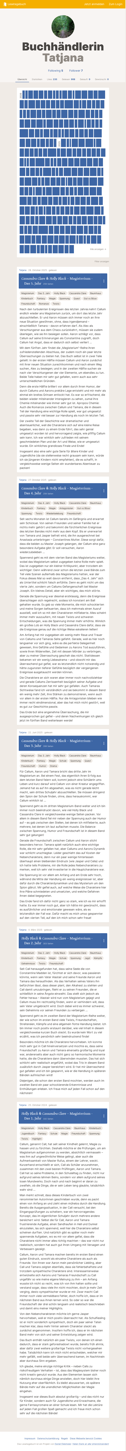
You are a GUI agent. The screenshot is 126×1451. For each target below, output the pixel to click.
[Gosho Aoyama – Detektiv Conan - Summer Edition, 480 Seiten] (99, 191)
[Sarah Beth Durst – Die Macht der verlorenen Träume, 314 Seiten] (74, 220)
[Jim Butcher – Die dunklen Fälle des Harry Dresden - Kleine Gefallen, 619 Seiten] (64, 114)
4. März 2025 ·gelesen (40, 929)
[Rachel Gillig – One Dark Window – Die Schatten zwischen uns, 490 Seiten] (55, 249)
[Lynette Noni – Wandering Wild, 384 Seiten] (73, 201)
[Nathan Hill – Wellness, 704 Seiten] (56, 191)
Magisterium (27, 293)
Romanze (44, 303)
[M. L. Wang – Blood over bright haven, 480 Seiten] (71, 133)
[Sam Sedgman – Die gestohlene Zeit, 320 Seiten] (100, 114)
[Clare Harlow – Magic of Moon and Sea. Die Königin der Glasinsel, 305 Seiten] (92, 123)
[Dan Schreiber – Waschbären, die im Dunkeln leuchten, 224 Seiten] (85, 239)
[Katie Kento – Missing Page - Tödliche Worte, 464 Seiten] (33, 123)
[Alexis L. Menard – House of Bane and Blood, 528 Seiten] (89, 162)
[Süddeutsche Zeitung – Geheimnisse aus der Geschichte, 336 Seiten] (27, 172)
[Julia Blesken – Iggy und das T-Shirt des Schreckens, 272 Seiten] (57, 94)
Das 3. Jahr (44, 755)
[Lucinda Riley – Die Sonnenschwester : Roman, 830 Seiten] (52, 152)
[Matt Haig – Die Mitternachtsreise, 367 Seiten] (102, 104)
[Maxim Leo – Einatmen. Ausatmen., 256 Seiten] (59, 133)
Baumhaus (95, 293)
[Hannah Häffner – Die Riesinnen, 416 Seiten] (67, 133)
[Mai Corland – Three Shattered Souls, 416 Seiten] (22, 123)
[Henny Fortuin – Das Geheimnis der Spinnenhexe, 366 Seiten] (74, 152)
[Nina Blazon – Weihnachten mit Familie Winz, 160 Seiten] (94, 143)
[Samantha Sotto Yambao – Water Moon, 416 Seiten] (22, 181)
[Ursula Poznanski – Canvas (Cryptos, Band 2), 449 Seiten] (30, 94)
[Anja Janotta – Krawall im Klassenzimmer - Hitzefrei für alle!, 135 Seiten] (66, 181)
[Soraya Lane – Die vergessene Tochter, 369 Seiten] (62, 104)
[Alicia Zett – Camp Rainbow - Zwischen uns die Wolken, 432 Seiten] (103, 152)
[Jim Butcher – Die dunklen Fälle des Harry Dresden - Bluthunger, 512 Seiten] (83, 201)
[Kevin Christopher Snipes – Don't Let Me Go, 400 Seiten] (59, 162)
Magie (52, 298)
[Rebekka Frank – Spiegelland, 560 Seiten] (46, 133)
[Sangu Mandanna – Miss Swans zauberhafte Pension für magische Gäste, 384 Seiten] (32, 152)
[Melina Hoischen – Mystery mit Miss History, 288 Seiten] (25, 230)
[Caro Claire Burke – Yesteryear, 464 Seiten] (42, 143)
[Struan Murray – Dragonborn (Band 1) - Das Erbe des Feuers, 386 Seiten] (89, 123)
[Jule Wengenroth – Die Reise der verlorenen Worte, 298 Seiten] (58, 152)
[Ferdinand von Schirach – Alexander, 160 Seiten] (85, 123)
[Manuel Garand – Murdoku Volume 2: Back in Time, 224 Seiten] (23, 94)
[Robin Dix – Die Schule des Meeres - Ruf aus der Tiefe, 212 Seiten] (26, 94)
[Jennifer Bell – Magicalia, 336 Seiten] (97, 123)
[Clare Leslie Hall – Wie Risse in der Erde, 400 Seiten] (22, 249)
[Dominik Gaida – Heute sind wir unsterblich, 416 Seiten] (94, 152)
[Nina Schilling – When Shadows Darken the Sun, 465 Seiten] (71, 123)
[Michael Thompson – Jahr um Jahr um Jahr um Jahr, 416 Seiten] (29, 201)
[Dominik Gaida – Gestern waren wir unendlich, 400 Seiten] (28, 220)
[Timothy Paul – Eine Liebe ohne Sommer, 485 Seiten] (63, 143)
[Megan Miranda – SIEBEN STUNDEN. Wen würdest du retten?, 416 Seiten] (56, 239)
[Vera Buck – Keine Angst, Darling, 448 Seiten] (39, 114)
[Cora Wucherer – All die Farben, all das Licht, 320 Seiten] (26, 104)
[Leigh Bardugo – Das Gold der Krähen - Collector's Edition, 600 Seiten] (75, 143)
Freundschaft (28, 303)
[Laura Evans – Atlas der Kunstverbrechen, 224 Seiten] (68, 143)
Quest (77, 298)
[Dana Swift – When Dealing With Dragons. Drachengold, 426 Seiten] (38, 104)
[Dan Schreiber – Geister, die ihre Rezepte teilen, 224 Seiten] (46, 249)
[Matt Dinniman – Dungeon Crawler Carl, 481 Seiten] (64, 94)
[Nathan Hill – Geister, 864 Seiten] (39, 162)
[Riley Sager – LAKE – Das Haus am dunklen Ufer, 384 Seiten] (50, 249)
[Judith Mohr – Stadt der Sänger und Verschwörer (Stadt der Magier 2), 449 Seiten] (66, 123)
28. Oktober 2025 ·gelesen (42, 270)
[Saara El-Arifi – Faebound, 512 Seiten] (83, 210)
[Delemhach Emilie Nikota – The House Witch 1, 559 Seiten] (81, 123)
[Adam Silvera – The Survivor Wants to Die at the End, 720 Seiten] (90, 210)
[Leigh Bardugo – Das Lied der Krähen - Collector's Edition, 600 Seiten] (82, 143)
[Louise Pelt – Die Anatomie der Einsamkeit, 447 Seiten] (22, 239)
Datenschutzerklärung (48, 1438)
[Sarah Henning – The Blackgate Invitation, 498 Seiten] (69, 152)
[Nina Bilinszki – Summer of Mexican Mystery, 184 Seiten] (80, 104)
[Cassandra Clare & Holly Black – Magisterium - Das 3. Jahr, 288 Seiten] (60, 201)
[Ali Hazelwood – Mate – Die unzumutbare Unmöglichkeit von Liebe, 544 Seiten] (22, 172)
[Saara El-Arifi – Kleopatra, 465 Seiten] (28, 143)
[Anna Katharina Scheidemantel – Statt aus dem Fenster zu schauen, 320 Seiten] (43, 114)
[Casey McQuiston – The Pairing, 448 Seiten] (22, 210)
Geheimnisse (28, 963)
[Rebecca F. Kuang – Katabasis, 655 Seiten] (28, 181)
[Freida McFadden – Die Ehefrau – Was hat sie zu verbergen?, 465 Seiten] (56, 123)
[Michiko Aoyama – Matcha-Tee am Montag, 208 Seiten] (28, 162)
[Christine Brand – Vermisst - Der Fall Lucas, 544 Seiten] (48, 114)
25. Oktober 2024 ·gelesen (42, 1105)
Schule (62, 760)
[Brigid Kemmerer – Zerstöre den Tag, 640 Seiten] (81, 114)
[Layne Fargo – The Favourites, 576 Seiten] (50, 239)
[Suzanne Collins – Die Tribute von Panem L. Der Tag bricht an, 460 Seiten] (62, 230)
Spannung (64, 298)
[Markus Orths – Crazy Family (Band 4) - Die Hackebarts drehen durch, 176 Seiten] (34, 191)
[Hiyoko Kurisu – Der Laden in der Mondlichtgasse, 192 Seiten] (102, 172)
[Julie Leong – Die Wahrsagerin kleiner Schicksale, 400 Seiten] (79, 220)
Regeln (64, 1438)
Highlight (36, 1138)
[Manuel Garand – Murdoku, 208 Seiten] (60, 94)
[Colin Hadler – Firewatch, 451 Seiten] (37, 133)
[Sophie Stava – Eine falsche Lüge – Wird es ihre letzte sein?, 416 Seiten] (67, 210)
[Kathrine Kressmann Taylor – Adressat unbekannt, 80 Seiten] (70, 143)
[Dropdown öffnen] (103, 281)
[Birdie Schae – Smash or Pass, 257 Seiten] (21, 114)
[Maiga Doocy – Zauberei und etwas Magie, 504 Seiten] (76, 162)
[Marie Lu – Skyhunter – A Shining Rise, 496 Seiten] (65, 220)
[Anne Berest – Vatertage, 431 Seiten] (53, 104)
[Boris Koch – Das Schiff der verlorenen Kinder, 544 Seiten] (64, 162)
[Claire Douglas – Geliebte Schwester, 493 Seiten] (70, 114)
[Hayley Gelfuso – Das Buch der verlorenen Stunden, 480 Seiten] (55, 201)
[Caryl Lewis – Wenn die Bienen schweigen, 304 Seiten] (28, 114)
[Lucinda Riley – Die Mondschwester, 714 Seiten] (94, 201)
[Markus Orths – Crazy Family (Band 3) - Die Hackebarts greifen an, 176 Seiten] (77, 239)
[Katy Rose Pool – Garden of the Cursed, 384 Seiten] (99, 239)
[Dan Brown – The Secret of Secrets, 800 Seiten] (47, 172)
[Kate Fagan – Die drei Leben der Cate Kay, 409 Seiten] (101, 162)
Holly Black (58, 278)
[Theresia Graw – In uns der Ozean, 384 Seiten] (63, 181)
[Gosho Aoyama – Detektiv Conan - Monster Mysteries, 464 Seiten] (32, 172)
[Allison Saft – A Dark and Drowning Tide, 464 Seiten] (51, 230)
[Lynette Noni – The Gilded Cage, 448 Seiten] (71, 249)
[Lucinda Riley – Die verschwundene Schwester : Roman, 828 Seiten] (69, 104)
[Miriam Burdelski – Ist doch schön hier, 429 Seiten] (50, 94)
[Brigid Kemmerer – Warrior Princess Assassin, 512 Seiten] (34, 181)
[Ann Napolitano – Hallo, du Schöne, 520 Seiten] (71, 162)
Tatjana (22, 270)
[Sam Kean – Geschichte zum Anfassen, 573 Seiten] (78, 94)
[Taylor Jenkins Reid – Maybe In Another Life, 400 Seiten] (100, 220)
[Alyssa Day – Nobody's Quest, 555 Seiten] (84, 94)
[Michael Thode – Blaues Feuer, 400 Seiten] (70, 94)
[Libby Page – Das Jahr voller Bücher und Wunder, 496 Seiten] (53, 181)
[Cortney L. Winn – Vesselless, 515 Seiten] (22, 143)
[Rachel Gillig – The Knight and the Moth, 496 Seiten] (80, 172)
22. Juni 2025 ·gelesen (40, 732)
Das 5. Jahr (44, 293)
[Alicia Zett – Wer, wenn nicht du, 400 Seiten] (81, 239)
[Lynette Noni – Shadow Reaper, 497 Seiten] (76, 104)
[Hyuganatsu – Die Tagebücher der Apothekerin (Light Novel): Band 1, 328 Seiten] (30, 191)
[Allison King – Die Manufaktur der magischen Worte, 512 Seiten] (63, 152)
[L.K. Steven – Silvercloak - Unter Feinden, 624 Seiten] (38, 191)
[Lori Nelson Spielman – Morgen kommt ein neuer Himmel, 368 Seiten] (26, 191)
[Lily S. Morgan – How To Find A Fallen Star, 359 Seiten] (98, 152)
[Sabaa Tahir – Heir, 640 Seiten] (80, 230)
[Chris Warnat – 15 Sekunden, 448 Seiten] (34, 201)
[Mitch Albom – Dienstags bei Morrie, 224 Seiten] (63, 133)
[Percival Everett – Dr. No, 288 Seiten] (42, 181)
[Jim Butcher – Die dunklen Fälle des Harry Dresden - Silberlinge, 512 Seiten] (35, 230)
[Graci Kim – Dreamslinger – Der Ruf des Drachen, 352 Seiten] (37, 172)
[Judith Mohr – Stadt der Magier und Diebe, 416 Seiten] (33, 210)
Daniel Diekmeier (63, 1444)
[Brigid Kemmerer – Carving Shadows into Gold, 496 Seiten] (44, 239)
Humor (42, 766)
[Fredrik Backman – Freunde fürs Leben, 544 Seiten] (33, 114)
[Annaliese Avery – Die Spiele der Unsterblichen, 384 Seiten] (71, 220)
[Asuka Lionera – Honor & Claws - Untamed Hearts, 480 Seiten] (47, 181)
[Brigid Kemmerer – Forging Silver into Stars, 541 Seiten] (93, 239)
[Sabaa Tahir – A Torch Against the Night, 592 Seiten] (44, 201)
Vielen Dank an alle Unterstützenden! (90, 1444)
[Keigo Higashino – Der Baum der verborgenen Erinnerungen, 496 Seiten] (84, 220)
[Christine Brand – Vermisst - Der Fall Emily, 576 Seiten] (49, 220)
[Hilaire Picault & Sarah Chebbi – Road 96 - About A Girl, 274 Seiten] (75, 191)
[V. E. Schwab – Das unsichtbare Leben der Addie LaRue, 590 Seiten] (42, 220)
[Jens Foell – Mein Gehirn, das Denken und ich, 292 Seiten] (24, 114)
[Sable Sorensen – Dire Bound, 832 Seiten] (24, 133)
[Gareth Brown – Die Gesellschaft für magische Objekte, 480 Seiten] (95, 162)
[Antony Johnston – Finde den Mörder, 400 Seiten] (55, 133)
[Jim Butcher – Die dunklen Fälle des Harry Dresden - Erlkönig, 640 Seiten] (93, 191)
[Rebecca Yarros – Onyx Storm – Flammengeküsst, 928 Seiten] (43, 230)
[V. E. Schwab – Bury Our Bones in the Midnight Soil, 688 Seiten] (23, 201)
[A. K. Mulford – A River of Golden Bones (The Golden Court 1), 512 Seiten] (32, 162)
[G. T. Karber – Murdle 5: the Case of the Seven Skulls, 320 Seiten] (67, 191)
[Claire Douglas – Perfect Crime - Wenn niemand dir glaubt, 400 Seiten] (54, 220)
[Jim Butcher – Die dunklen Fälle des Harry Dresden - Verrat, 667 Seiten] (101, 94)
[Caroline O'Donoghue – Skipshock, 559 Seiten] (27, 123)
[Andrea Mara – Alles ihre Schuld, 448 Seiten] (91, 133)
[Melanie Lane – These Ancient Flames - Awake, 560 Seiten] (49, 191)
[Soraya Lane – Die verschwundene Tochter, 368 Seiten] (88, 201)
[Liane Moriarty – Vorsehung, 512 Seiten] (22, 220)
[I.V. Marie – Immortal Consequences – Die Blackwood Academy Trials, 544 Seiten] (86, 181)
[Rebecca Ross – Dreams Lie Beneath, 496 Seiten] (48, 210)
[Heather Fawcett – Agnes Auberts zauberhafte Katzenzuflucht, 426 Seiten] (89, 104)
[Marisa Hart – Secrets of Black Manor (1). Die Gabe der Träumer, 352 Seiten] (51, 143)
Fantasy (41, 298)
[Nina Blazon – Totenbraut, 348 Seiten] (92, 114)
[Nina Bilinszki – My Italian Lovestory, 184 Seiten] (44, 210)
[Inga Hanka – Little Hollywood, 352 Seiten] (54, 114)
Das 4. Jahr (44, 503)
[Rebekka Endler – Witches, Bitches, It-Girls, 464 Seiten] (77, 201)
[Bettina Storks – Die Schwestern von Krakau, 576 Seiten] (33, 249)
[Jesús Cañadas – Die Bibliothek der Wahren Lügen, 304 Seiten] (95, 230)
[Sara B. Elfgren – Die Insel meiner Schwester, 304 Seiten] (47, 143)
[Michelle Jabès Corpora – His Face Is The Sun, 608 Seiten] (83, 162)
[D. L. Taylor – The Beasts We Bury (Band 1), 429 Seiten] (41, 210)
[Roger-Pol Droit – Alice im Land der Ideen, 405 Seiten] (48, 104)
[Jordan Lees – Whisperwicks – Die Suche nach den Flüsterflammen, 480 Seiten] (27, 210)
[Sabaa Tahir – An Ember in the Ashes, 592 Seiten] (97, 210)
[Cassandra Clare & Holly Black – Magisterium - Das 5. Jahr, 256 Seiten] (52, 162)
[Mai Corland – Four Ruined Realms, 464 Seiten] (64, 201)
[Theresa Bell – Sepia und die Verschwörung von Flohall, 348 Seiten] (95, 220)
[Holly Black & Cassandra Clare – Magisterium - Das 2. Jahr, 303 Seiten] (99, 230)
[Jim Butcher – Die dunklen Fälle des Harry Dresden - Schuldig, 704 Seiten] (67, 172)
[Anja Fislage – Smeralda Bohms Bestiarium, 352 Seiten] (36, 152)
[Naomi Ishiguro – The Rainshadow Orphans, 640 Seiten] (31, 104)
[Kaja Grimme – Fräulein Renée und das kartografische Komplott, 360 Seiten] (76, 114)
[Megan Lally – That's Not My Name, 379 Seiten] (22, 230)
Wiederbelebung (54, 513)
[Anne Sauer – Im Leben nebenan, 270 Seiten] (44, 191)
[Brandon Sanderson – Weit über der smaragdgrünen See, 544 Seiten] (74, 172)
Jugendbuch (27, 1133)
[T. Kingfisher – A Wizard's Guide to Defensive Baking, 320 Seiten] (71, 210)
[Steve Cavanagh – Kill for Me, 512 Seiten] (31, 133)
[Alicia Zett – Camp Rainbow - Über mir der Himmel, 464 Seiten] (59, 220)
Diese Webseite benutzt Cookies (86, 1438)
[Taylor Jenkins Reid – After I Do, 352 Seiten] (53, 210)
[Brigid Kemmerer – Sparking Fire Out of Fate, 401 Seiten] (61, 123)
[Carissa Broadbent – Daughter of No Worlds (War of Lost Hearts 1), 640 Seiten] (93, 172)
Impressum (29, 1438)
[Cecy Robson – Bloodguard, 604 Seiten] (72, 239)
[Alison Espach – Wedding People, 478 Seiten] (86, 191)
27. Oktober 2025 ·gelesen (42, 480)
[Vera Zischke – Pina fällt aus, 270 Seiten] (51, 133)
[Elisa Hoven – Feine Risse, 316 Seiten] (93, 104)
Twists (56, 303)
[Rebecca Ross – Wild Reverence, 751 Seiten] (89, 143)
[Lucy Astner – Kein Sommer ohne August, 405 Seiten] (84, 104)
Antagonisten (66, 508)
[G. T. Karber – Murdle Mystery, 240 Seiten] (44, 123)
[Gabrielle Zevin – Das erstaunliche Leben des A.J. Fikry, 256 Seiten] (39, 181)
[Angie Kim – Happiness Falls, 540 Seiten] (90, 220)
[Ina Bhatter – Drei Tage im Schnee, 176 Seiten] (25, 162)
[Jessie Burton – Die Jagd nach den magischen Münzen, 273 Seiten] (100, 123)
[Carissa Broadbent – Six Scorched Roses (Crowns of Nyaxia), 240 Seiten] (104, 220)
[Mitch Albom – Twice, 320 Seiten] (76, 133)
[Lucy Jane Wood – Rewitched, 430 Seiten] (27, 152)
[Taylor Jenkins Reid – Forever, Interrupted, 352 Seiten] (88, 239)
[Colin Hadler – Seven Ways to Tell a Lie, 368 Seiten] (33, 239)
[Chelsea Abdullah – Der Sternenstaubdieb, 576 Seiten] (28, 239)
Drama (53, 766)
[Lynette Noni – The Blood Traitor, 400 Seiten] (67, 249)
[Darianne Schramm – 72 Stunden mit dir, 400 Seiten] (22, 104)
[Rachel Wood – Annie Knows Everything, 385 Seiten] (59, 114)
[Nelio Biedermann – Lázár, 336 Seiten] (99, 172)
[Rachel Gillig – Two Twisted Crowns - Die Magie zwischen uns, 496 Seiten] (56, 230)
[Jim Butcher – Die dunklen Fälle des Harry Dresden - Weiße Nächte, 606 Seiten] (39, 123)
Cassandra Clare (33, 278)
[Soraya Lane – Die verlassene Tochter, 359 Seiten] (40, 152)
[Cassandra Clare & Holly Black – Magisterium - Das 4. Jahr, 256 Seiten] (55, 162)
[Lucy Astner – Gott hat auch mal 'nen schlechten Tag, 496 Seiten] (38, 239)
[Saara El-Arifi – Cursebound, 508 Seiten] (98, 143)
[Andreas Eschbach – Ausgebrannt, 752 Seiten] (93, 181)
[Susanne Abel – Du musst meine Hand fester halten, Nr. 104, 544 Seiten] (100, 181)
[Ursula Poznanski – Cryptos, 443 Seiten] (35, 94)
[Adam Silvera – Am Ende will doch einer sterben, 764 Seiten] (98, 133)
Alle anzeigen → (98, 249)
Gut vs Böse (90, 298)
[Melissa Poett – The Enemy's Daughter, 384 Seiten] (98, 104)
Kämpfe (98, 958)
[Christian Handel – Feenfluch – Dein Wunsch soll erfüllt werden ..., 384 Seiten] (22, 162)
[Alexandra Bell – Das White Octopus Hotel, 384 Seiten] (84, 152)
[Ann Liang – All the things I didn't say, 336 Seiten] (57, 104)
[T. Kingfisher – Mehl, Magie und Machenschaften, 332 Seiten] (96, 114)
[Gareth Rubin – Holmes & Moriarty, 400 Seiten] (62, 210)
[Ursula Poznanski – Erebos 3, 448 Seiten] (70, 181)
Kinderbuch (27, 298)
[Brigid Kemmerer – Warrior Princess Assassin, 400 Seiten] (58, 181)
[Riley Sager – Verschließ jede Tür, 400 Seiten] (32, 220)
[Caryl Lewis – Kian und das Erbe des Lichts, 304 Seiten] (45, 94)
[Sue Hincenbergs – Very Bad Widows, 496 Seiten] (27, 249)
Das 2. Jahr (44, 953)
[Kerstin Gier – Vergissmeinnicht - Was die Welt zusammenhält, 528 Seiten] (61, 249)
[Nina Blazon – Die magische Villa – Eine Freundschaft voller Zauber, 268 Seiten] (76, 123)
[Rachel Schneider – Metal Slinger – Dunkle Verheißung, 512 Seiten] (33, 143)
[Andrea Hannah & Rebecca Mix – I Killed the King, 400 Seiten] (61, 172)
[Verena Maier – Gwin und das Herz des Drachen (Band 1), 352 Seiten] (75, 181)
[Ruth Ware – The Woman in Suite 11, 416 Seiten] (22, 152)
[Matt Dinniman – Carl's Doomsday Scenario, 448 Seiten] (41, 94)
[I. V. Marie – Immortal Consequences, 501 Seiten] (79, 181)
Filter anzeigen (102, 261)
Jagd (87, 958)
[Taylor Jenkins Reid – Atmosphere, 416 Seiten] (50, 201)
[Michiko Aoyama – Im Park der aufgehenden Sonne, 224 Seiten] (54, 94)
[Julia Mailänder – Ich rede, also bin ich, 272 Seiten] (41, 133)
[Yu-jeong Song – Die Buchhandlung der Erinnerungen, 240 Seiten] (41, 172)
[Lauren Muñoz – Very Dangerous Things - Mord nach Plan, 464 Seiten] (47, 162)
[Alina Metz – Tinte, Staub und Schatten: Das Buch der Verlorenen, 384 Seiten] (42, 249)
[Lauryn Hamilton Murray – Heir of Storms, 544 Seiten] (77, 210)
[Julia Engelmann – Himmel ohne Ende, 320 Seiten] (36, 220)
